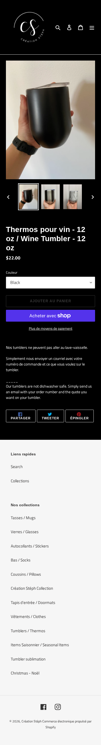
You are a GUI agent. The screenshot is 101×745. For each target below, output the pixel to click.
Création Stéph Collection (32, 588)
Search (17, 466)
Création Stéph (31, 721)
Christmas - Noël (25, 673)
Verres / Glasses (25, 532)
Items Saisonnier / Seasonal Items (40, 645)
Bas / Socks (20, 560)
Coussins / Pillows (26, 574)
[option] (29, 197)
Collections (20, 481)
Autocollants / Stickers (30, 546)
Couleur (12, 272)
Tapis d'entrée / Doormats (33, 602)
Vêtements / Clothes (28, 616)
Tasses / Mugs (23, 518)
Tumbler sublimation (28, 659)
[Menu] (91, 27)
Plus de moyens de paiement (50, 328)
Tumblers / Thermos (28, 631)
